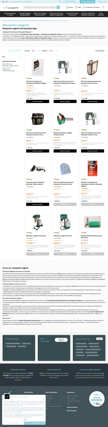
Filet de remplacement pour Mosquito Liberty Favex (91, 134)
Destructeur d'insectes (48, 20)
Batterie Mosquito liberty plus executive (91, 236)
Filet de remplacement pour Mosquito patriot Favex (91, 82)
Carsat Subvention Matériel (13, 343)
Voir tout (99, 338)
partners (12, 401)
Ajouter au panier (38, 101)
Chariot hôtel (79, 352)
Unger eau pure (26, 343)
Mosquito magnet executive (36, 236)
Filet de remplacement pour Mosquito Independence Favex (64, 82)
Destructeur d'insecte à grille (10, 65)
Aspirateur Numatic (94, 343)
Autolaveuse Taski (94, 346)
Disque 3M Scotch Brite (82, 358)
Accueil (5, 20)
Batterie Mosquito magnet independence (63, 134)
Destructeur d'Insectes (92, 355)
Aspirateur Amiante (81, 343)
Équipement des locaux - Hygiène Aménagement (24, 20)
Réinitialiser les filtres (15, 50)
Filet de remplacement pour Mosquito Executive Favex (63, 183)
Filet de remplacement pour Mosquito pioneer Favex (36, 134)
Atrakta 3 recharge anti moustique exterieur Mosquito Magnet (91, 184)
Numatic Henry (22, 346)
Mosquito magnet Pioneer (63, 236)
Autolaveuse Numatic (81, 346)
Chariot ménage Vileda (91, 352)
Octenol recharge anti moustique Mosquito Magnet (36, 82)
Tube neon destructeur (9, 70)
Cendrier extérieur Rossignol (93, 349)
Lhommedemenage (11, 346)
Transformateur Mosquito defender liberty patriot (35, 183)
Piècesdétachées (101, 14)
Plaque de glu (6, 69)
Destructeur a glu (7, 64)
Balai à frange (79, 349)
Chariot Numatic (80, 355)
